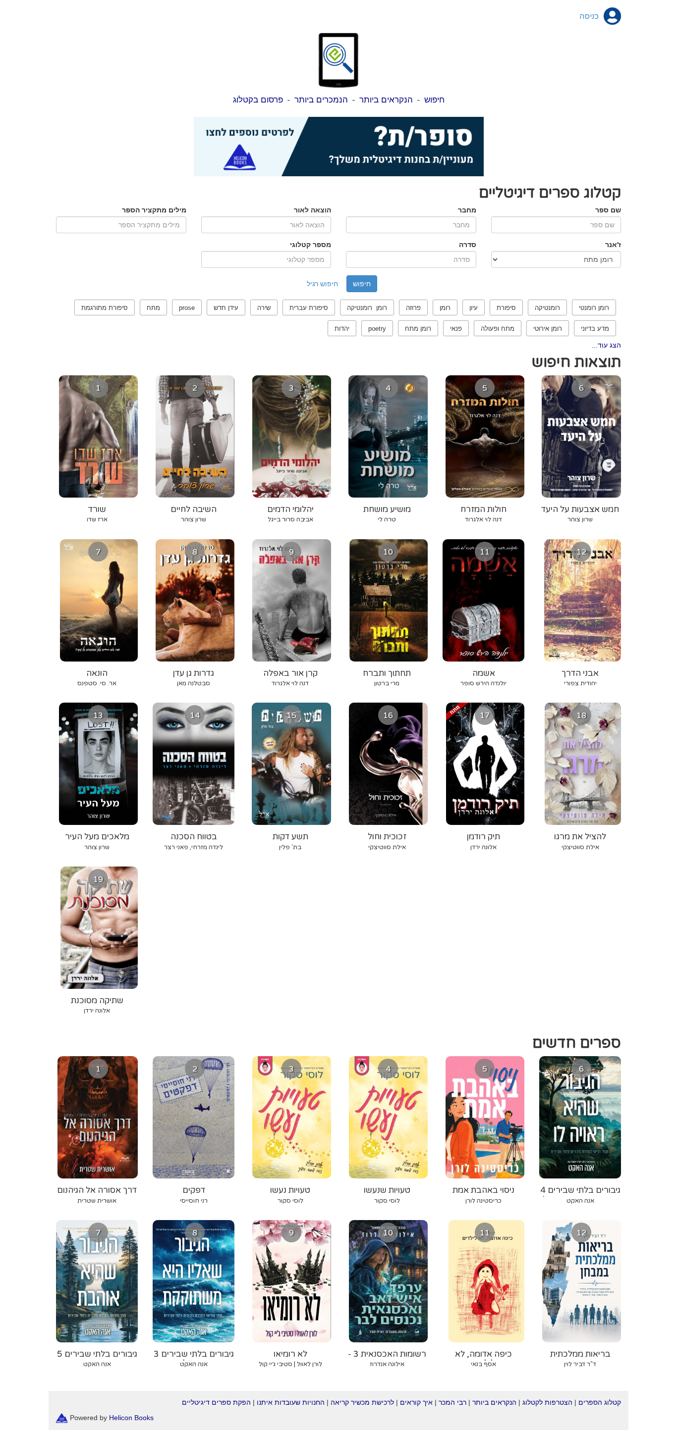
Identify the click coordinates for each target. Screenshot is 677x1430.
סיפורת (506, 307)
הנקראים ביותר (386, 99)
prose (187, 307)
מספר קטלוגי (310, 245)
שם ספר (608, 210)
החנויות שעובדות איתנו (291, 1402)
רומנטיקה (547, 307)
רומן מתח (418, 328)
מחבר (467, 210)
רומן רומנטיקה (367, 307)
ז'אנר (613, 245)
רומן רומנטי (594, 307)
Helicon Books (131, 1417)
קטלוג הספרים (599, 1402)
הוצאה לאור (312, 210)
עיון (473, 307)
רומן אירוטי (547, 328)
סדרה (467, 245)
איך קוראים (416, 1402)
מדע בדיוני (595, 328)
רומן (445, 307)
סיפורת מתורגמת (104, 307)
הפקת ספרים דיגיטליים (216, 1402)
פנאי (456, 328)
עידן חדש (226, 307)
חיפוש (434, 99)
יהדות (342, 328)
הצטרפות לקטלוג (547, 1402)
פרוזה (413, 307)
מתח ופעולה (497, 328)
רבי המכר (452, 1402)
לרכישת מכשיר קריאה (362, 1402)
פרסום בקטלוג (258, 99)
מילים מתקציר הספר (154, 210)
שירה (264, 307)
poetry (377, 328)
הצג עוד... (606, 345)
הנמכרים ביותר (321, 99)
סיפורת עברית (308, 307)
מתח (153, 307)
